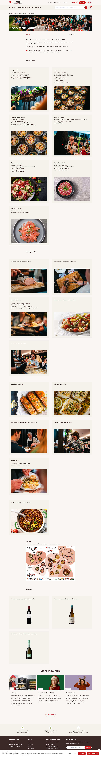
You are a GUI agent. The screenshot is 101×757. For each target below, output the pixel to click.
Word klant (82, 2)
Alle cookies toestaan (93, 753)
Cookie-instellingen (72, 753)
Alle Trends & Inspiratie (17, 13)
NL (88, 2)
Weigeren (82, 753)
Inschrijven (87, 747)
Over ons (50, 2)
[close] (99, 750)
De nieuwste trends (51, 746)
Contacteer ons (13, 742)
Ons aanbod (12, 7)
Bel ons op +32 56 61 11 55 (15, 744)
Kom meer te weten (26, 754)
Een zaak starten (50, 744)
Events (29, 746)
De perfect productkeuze (52, 742)
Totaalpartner (37, 7)
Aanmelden (74, 2)
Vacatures (65, 2)
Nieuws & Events (57, 2)
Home (10, 13)
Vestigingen (30, 7)
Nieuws (30, 744)
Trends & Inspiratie (21, 7)
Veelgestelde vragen (14, 746)
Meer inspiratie (50, 714)
